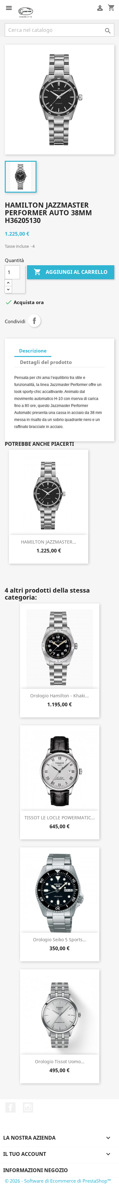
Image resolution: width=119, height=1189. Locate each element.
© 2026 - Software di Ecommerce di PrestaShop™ (58, 1181)
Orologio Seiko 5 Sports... (59, 939)
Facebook (10, 1107)
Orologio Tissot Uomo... (59, 1061)
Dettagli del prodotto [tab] (46, 362)
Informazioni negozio (35, 1170)
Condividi (34, 320)
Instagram (28, 1107)
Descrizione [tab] (33, 350)
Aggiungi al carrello (71, 272)
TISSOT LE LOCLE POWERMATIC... (59, 818)
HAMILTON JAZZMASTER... (48, 542)
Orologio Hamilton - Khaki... (59, 696)
